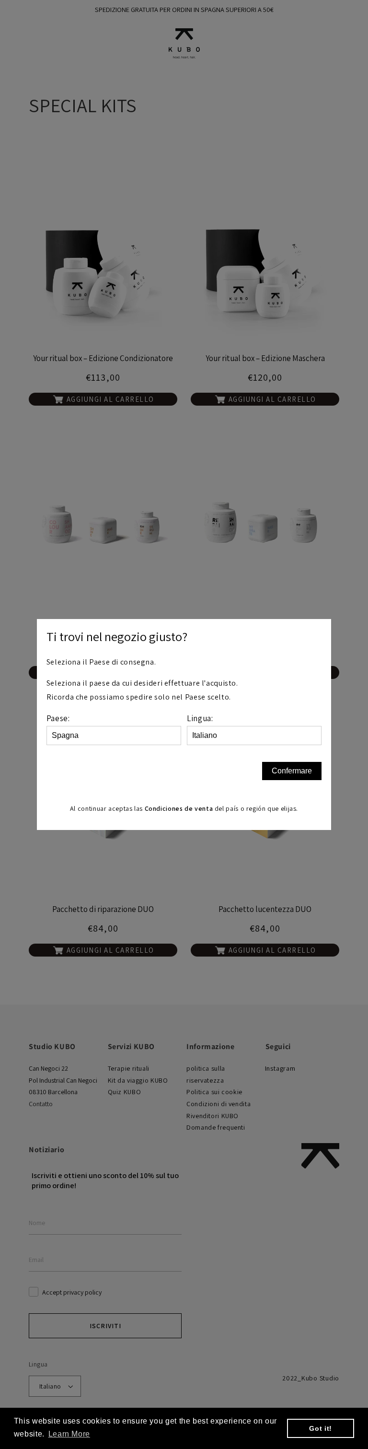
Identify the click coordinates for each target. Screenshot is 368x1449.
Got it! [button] (320, 1428)
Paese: (58, 718)
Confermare (292, 771)
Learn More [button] (69, 1434)
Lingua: (200, 718)
